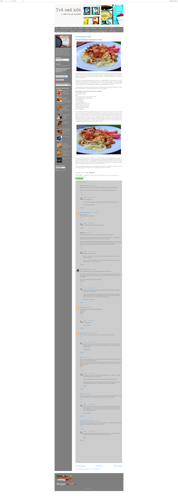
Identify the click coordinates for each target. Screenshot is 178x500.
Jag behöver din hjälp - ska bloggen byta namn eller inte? (67, 92)
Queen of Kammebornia (86, 420)
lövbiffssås (109, 175)
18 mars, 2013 (93, 185)
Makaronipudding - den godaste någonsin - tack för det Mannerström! (67, 131)
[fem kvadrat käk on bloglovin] (62, 77)
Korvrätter (101, 28)
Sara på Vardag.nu (85, 185)
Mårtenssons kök (85, 269)
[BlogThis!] (91, 172)
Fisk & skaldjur (80, 31)
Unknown (82, 307)
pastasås (77, 176)
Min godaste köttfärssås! (66, 122)
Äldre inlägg (118, 466)
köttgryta (93, 175)
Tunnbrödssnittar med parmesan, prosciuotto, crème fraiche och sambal (64, 108)
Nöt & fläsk (94, 28)
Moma (81, 393)
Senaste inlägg (80, 466)
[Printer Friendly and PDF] (79, 179)
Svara (81, 192)
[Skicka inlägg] (87, 172)
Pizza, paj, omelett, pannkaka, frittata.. (99, 31)
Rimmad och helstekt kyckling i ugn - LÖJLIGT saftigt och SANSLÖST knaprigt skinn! (64, 100)
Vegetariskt (72, 31)
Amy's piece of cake (85, 333)
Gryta (89, 175)
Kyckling (81, 28)
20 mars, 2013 (96, 420)
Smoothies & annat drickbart (66, 28)
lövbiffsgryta (103, 175)
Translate (66, 61)
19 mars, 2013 (91, 223)
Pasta (75, 28)
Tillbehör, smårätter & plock (61, 31)
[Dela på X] (92, 172)
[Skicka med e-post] (89, 172)
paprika (114, 175)
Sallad (111, 28)
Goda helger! (66, 136)
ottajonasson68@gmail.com (63, 65)
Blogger (91, 488)
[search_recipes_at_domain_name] (60, 170)
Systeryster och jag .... (86, 212)
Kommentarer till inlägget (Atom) (92, 468)
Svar (82, 195)
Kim (81, 357)
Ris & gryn (88, 31)
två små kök (83, 176)
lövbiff (97, 175)
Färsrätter (87, 28)
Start (57, 28)
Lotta (84, 197)
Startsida (99, 466)
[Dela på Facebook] (93, 172)
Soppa (107, 28)
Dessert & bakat (113, 31)
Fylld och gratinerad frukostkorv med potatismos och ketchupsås (67, 146)
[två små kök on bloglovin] (60, 80)
